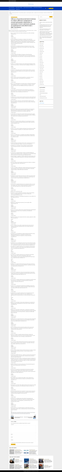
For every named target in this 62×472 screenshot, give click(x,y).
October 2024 (41, 68)
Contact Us (17, 9)
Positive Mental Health (19, 7)
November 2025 (42, 48)
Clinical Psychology (12, 9)
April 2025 (41, 59)
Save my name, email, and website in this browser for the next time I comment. (22, 442)
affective (13, 412)
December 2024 (42, 65)
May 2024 (41, 76)
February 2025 (41, 62)
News (40, 94)
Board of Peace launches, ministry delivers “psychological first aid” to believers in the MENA (19, 452)
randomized (15, 413)
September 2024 (42, 70)
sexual (22, 413)
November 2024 (42, 67)
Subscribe (51, 8)
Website (12, 439)
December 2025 (42, 46)
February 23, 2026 (47, 462)
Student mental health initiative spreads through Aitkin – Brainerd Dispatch (48, 461)
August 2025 (41, 53)
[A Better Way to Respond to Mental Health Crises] (41, 466)
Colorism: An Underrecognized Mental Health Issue (18, 461)
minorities (31, 412)
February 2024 (41, 81)
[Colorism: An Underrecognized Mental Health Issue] (11, 460)
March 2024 (41, 79)
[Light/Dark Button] (46, 8)
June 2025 (41, 56)
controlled (18, 412)
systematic (27, 413)
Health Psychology (12, 7)
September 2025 (42, 51)
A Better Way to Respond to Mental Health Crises (48, 466)
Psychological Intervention (37, 7)
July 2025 (41, 54)
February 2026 (41, 43)
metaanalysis (28, 412)
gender (22, 412)
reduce (18, 413)
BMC (15, 412)
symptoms (24, 413)
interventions (25, 412)
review (20, 413)
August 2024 (41, 71)
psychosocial (12, 413)
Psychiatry (34, 412)
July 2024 (41, 73)
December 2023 (42, 84)
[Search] (47, 8)
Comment (12, 424)
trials (29, 413)
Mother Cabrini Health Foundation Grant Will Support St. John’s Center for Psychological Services (46, 37)
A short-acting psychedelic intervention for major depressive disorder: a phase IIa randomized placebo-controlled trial (33, 452)
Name (12, 434)
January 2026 (41, 45)
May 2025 (41, 57)
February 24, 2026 (18, 462)
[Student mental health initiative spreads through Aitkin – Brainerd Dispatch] (41, 460)
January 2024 (41, 82)
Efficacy (20, 412)
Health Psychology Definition (27, 7)
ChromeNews (33, 471)
